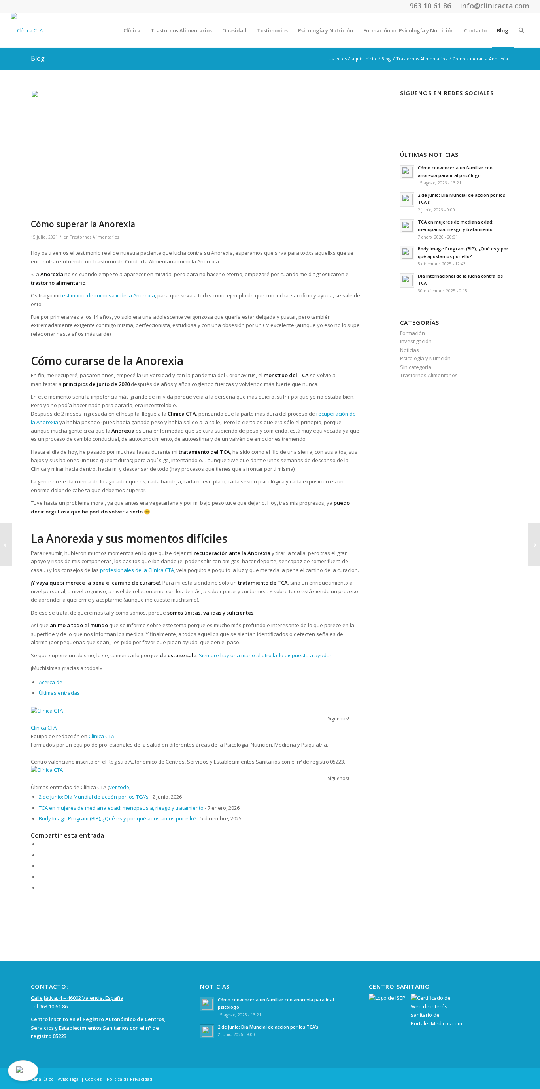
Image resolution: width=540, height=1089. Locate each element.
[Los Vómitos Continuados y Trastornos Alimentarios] (6, 544)
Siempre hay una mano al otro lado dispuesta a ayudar (265, 655)
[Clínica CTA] (80, 710)
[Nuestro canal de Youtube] (463, 114)
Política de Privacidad (129, 1079)
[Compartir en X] (41, 855)
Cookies (93, 1079)
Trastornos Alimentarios (94, 237)
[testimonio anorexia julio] (195, 152)
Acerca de (50, 682)
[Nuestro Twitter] (437, 114)
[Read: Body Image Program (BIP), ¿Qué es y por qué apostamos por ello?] (407, 253)
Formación (412, 333)
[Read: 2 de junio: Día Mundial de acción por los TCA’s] (407, 199)
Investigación (416, 341)
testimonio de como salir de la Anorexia (107, 295)
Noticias (409, 350)
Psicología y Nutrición (425, 358)
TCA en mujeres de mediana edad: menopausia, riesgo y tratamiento (121, 807)
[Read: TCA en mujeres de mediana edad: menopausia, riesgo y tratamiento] (407, 226)
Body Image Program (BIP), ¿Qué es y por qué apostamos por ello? (117, 818)
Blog (38, 58)
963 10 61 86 (53, 1006)
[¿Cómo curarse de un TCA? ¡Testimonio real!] (534, 544)
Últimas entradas (59, 692)
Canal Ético (42, 1079)
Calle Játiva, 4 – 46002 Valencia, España (77, 997)
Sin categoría (415, 367)
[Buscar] (521, 30)
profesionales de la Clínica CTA (137, 570)
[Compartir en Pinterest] (41, 865)
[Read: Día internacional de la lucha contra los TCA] (407, 280)
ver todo (119, 787)
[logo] (27, 30)
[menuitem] (131, 30)
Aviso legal (69, 1079)
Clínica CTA (44, 727)
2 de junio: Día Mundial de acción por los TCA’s (94, 796)
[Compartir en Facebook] (41, 844)
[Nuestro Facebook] (411, 114)
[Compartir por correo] (41, 887)
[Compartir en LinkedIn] (41, 876)
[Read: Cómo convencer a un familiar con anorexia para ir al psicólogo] (407, 172)
